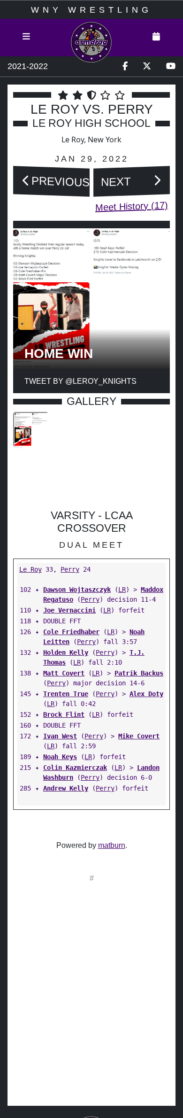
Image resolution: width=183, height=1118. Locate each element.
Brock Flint (63, 714)
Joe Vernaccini (69, 610)
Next (116, 181)
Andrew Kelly (65, 788)
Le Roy (30, 569)
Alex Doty (146, 694)
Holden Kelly (65, 652)
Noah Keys (60, 757)
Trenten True (65, 694)
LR (122, 589)
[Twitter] (147, 66)
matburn (111, 845)
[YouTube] (171, 66)
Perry (70, 569)
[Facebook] (125, 66)
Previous (60, 181)
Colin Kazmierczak (75, 767)
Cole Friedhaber (71, 632)
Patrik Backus (138, 673)
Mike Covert (139, 736)
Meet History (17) (131, 206)
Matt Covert (63, 673)
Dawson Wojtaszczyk (77, 589)
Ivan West (60, 736)
